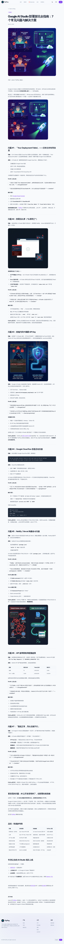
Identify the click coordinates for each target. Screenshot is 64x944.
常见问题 (38, 925)
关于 (37, 922)
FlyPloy (20, 207)
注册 (61, 1)
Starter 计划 (49, 876)
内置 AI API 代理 (26, 435)
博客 (37, 927)
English (56, 939)
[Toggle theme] (52, 2)
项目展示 (44, 885)
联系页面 (32, 885)
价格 (24, 922)
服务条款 (52, 925)
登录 (56, 1)
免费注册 (12, 867)
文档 (24, 925)
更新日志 (24, 927)
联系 (37, 929)
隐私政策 (52, 922)
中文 (60, 939)
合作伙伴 (38, 931)
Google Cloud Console (19, 196)
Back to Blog (12, 8)
